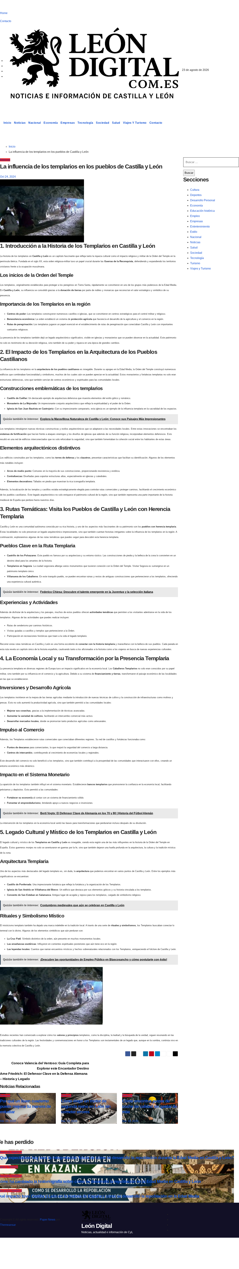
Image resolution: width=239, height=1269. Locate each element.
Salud (116, 122)
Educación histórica (202, 210)
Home (4, 13)
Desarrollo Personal (202, 200)
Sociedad (102, 122)
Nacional (34, 122)
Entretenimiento (200, 226)
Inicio (7, 122)
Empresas (68, 122)
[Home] (1, 122)
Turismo (195, 263)
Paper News (47, 1219)
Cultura (194, 189)
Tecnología (85, 122)
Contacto (5, 21)
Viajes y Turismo (135, 122)
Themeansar (8, 1224)
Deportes (196, 195)
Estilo (193, 231)
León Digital (21, 105)
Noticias (20, 122)
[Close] (6, 1246)
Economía (51, 122)
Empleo (195, 216)
